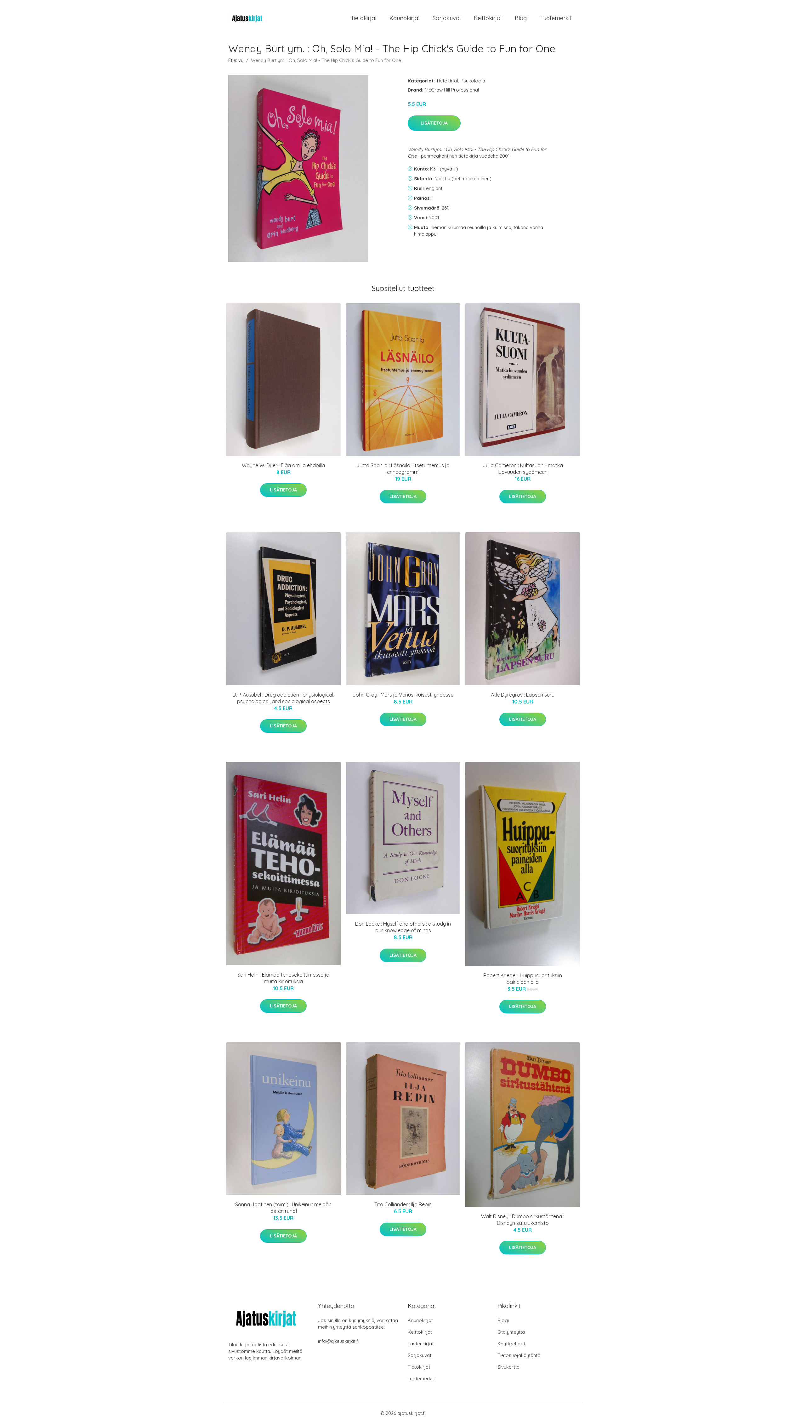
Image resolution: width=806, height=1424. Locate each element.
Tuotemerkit (555, 18)
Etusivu (235, 60)
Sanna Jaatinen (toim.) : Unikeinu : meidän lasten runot (283, 1207)
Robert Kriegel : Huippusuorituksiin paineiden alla (522, 978)
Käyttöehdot (511, 1344)
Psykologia (473, 81)
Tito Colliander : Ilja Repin (403, 1204)
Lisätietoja (434, 123)
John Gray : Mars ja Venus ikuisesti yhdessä (403, 695)
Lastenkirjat (421, 1344)
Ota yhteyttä (511, 1332)
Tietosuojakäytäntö (519, 1355)
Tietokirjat (364, 18)
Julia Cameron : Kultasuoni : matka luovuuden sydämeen (523, 468)
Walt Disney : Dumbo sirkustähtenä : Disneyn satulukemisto (522, 1219)
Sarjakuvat (447, 18)
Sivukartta (508, 1367)
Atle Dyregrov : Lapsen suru (522, 695)
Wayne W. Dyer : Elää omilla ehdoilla (283, 465)
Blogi (521, 18)
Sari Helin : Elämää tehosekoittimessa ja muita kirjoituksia (283, 978)
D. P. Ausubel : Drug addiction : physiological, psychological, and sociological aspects (283, 698)
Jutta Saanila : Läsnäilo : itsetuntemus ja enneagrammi (403, 468)
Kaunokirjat (404, 18)
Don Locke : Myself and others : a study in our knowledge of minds (403, 927)
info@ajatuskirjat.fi (338, 1341)
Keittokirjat (488, 18)
